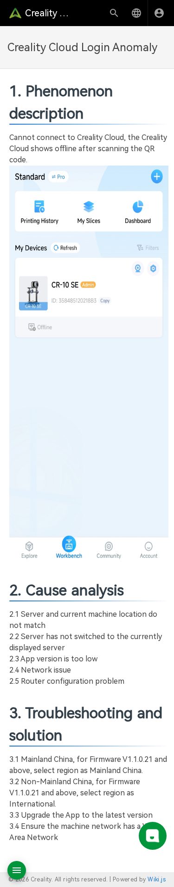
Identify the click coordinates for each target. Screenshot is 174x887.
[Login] (159, 13)
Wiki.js (157, 879)
